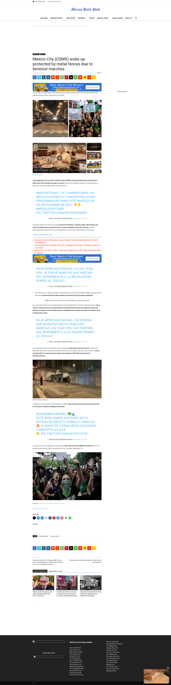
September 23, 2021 (80, 439)
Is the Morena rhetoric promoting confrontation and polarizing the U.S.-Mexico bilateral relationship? (66, 594)
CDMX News (41, 26)
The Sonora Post (111, 662)
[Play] (94, 156)
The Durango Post (75, 673)
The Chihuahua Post (113, 658)
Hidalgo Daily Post (112, 648)
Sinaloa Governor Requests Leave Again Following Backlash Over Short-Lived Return (42, 594)
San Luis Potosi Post (112, 652)
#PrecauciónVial (59, 269)
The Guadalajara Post (76, 668)
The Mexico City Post (40, 508)
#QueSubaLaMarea (51, 414)
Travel (91, 18)
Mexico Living (102, 18)
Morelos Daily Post (112, 642)
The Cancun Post (75, 650)
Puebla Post (110, 664)
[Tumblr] (44, 77)
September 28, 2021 (80, 218)
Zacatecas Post (111, 671)
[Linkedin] (48, 77)
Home (34, 26)
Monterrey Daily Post (76, 666)
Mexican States (56, 18)
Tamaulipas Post (111, 654)
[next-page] (37, 599)
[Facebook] (35, 77)
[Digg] (71, 77)
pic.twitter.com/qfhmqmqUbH (61, 213)
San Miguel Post (111, 646)
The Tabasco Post (75, 654)
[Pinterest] (66, 77)
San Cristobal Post (75, 660)
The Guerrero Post (75, 664)
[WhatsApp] (62, 77)
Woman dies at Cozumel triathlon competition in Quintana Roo (86, 561)
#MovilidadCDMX (50, 209)
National (44, 18)
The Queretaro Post (112, 656)
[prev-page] (34, 599)
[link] (36, 146)
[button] (136, 18)
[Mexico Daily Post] (85, 9)
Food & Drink (117, 18)
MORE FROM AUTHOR (55, 571)
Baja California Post (75, 652)
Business (81, 18)
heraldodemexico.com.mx (56, 503)
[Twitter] (131, 18)
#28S (48, 418)
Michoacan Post (111, 650)
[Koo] (94, 77)
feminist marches (54, 536)
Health (128, 18)
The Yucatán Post (75, 648)
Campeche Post (74, 656)
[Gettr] (89, 77)
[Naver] (76, 77)
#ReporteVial (47, 193)
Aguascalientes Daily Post (114, 644)
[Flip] (80, 77)
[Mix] (53, 77)
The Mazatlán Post (75, 670)
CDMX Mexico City (43, 536)
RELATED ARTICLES (40, 571)
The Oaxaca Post (74, 658)
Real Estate (71, 18)
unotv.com (42, 503)
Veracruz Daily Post (112, 669)
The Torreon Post (112, 666)
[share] (82, 145)
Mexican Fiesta (45, 146)
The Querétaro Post (75, 662)
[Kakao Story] (85, 77)
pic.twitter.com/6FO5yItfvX (64, 434)
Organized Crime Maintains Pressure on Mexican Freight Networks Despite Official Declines (90, 594)
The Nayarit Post (111, 660)
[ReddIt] (57, 77)
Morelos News (60, 589)
